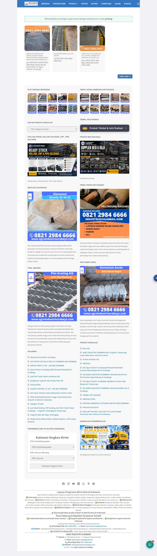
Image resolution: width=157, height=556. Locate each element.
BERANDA (45, 4)
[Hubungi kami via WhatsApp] (150, 544)
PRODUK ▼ (73, 4)
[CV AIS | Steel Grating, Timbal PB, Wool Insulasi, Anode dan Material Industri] (31, 4)
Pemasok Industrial (90, 407)
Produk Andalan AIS (91, 359)
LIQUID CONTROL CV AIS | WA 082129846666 (48, 389)
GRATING (86, 363)
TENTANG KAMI (59, 4)
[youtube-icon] (73, 484)
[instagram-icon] (68, 484)
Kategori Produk (37, 404)
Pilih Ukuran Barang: (39, 452)
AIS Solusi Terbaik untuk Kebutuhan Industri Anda (51, 393)
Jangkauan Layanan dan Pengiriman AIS (46, 380)
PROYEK (84, 4)
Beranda (86, 348)
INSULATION (35, 385)
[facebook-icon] (63, 484)
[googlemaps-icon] (88, 484)
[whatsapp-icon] (83, 484)
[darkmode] (138, 3)
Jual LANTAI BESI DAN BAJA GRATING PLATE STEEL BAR (90, 62)
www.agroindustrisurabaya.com (83, 545)
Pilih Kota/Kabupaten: (40, 441)
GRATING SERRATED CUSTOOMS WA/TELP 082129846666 (106, 403)
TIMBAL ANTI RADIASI (92, 395)
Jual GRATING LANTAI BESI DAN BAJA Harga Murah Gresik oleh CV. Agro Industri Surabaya (37, 65)
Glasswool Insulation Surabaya (43, 357)
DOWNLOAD (106, 4)
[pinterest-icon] (93, 484)
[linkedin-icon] (78, 484)
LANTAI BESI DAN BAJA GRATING (63, 59)
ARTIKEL (94, 4)
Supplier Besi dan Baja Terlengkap (44, 415)
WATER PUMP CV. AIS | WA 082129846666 (47, 365)
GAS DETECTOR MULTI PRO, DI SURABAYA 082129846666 (53, 361)
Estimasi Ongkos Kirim (52, 466)
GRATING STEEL (89, 399)
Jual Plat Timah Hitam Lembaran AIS (45, 376)
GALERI (118, 4)
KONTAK (127, 4)
